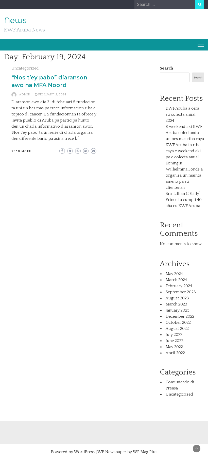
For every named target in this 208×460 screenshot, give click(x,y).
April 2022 (175, 353)
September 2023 (181, 292)
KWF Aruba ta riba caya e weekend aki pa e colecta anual (183, 151)
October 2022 (178, 322)
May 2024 (174, 273)
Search (166, 68)
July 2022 (174, 334)
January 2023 (177, 310)
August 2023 (177, 298)
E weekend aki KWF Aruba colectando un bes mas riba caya (185, 132)
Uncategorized (25, 68)
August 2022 (177, 328)
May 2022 (174, 347)
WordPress (84, 452)
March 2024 (176, 280)
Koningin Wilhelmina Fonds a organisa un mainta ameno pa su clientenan (184, 175)
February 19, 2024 (52, 94)
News (15, 20)
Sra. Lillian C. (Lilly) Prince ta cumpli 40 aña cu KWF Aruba (184, 199)
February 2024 (179, 286)
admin (24, 94)
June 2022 (174, 340)
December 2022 (180, 316)
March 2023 (176, 304)
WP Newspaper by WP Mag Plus (127, 452)
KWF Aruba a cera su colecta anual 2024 (182, 114)
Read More (21, 151)
